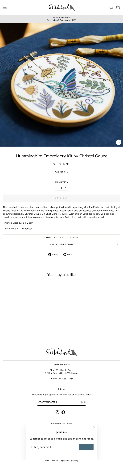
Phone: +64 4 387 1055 (61, 378)
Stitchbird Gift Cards (61, 423)
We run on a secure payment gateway (61, 460)
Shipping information (61, 237)
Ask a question (61, 244)
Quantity (61, 182)
